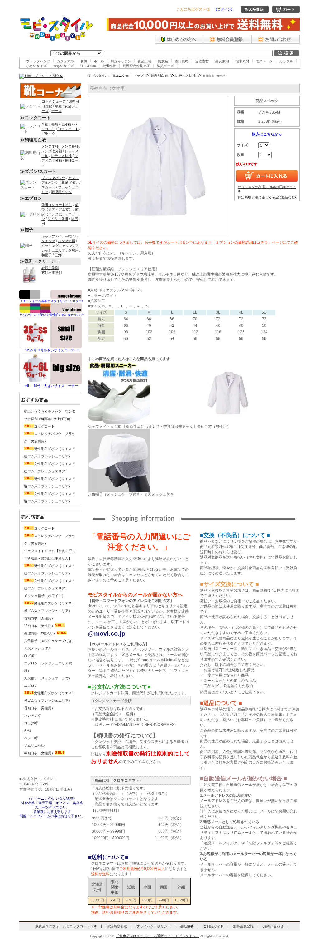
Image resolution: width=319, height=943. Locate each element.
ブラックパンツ (38, 61)
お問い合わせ (273, 926)
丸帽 (27, 730)
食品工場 (144, 61)
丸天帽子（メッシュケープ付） (48, 678)
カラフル (286, 61)
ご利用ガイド (213, 926)
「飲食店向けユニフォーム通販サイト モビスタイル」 (157, 936)
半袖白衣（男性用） (39, 626)
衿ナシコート (68, 129)
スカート (48, 187)
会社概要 (187, 926)
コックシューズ (54, 101)
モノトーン (264, 61)
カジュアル (65, 61)
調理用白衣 (159, 75)
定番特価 (109, 66)
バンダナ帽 (66, 241)
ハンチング (32, 715)
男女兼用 (222, 61)
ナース (56, 111)
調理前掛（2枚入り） (40, 633)
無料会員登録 (243, 926)
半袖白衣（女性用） (39, 753)
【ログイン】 (224, 9)
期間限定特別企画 (136, 66)
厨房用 (73, 250)
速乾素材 (202, 61)
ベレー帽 (65, 236)
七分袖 (66, 124)
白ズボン (31, 655)
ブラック (48, 133)
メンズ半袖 (50, 146)
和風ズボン (70, 182)
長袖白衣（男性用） (39, 708)
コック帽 (31, 723)
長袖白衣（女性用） (39, 618)
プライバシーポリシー (153, 926)
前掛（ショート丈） (56, 205)
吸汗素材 (181, 61)
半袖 (44, 124)
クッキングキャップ (56, 245)
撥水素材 (242, 61)
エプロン (31, 685)
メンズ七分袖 (51, 151)
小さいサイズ (36, 66)
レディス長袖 (185, 75)
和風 (83, 61)
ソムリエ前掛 (58, 219)
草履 (58, 106)
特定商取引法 (117, 926)
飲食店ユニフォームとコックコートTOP (66, 926)
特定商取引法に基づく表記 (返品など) (267, 197)
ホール (99, 61)
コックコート (44, 426)
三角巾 (60, 255)
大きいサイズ (63, 66)
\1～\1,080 (88, 66)
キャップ (48, 236)
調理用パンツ (61, 192)
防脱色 (163, 61)
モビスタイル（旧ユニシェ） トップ (116, 75)
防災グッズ (165, 66)
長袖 (54, 124)
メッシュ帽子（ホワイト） (44, 596)
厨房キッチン (121, 61)
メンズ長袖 (70, 146)
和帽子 (46, 255)
